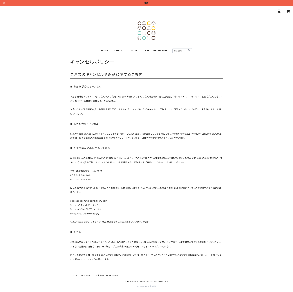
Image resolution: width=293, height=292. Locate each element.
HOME (104, 50)
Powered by (143, 286)
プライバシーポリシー (82, 275)
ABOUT (118, 50)
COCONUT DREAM (156, 50)
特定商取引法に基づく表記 (107, 275)
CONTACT (134, 50)
